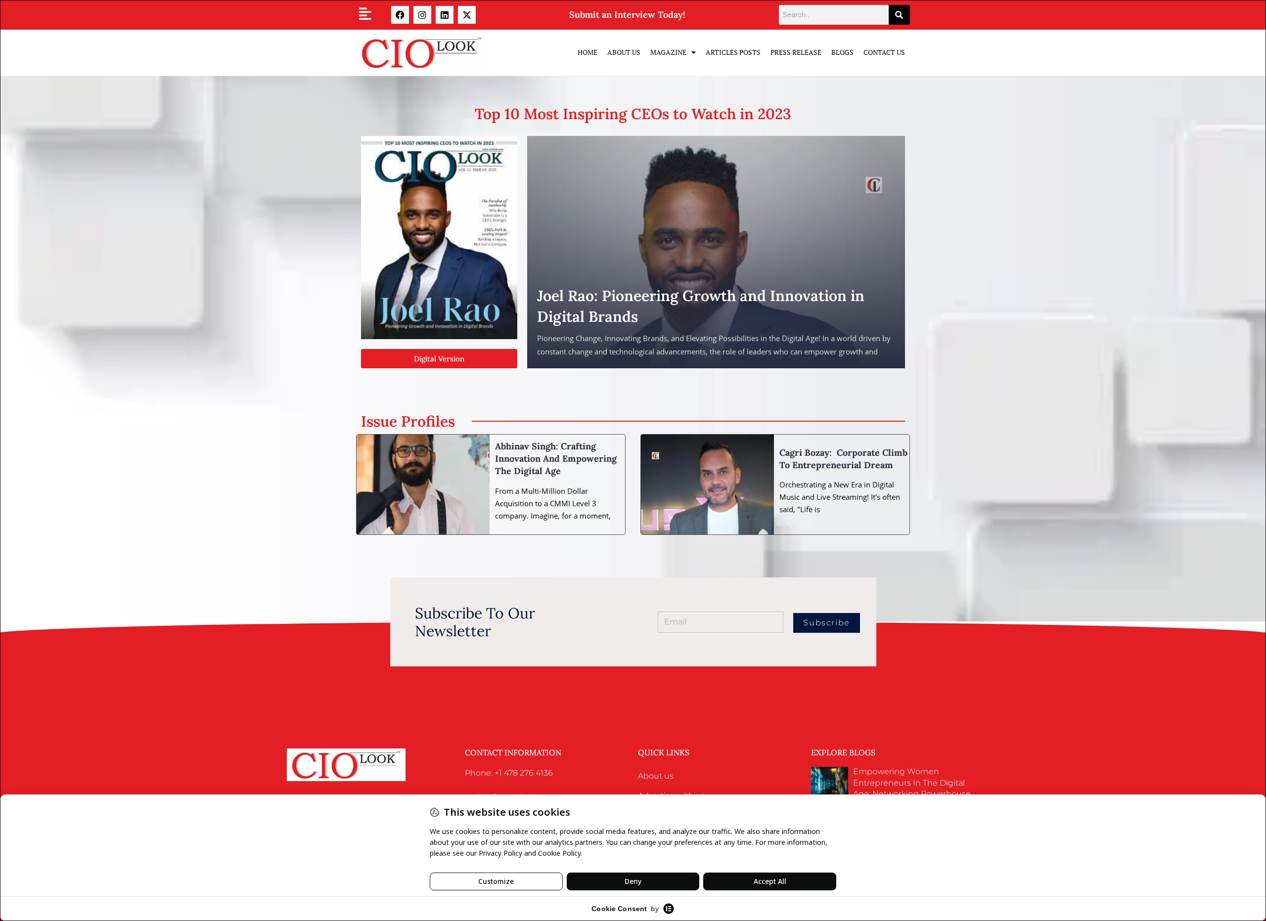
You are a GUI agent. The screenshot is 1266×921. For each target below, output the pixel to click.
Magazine (668, 52)
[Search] (899, 15)
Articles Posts (733, 52)
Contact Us (884, 52)
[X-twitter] (467, 15)
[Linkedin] (444, 15)
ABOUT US (623, 52)
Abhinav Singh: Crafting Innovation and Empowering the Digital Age (556, 458)
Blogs (842, 52)
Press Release (795, 52)
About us (656, 776)
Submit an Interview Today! (627, 14)
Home (587, 52)
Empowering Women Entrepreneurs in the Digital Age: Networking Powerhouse (912, 782)
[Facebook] (400, 15)
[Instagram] (422, 15)
